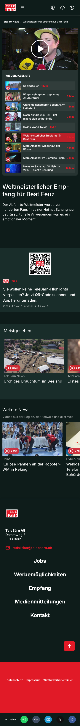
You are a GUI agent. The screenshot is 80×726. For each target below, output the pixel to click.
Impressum (33, 680)
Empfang (40, 588)
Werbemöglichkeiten (40, 574)
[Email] (48, 719)
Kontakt (39, 615)
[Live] (53, 8)
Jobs (40, 561)
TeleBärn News (10, 21)
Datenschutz (15, 680)
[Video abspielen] (40, 49)
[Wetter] (62, 8)
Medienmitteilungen (40, 601)
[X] (60, 719)
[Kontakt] (72, 8)
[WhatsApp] (24, 719)
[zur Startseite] (10, 7)
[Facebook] (72, 719)
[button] (36, 719)
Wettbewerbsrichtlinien (58, 680)
